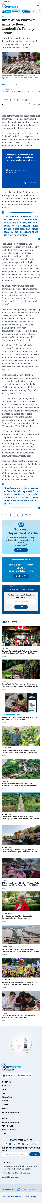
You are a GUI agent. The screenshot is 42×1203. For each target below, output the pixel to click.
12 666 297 (13, 1173)
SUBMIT (21, 607)
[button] (29, 104)
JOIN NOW (21, 576)
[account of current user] (34, 11)
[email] (26, 100)
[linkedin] (18, 100)
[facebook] (11, 100)
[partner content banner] (21, 169)
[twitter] (14, 100)
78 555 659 (25, 1173)
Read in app (6, 1)
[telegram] (22, 99)
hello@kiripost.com (11, 1177)
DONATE (21, 550)
